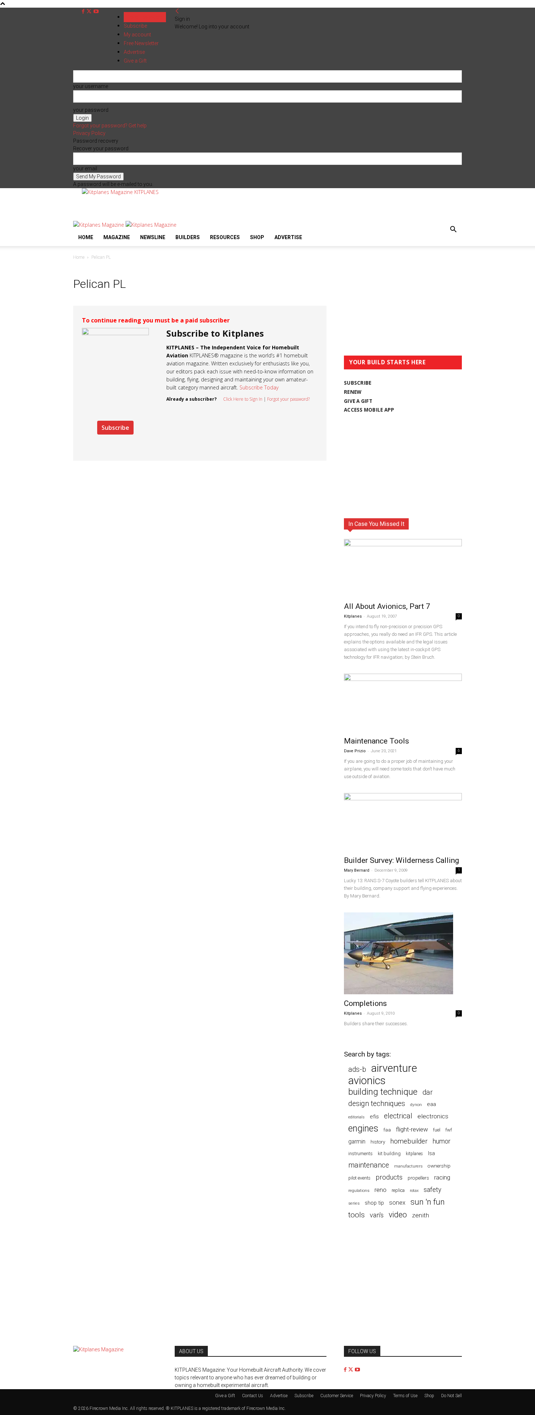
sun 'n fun (428, 1202)
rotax (414, 1190)
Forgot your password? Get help (110, 125)
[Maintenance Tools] (403, 703)
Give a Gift (225, 1395)
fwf (448, 1130)
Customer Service (336, 1395)
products (389, 1177)
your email (85, 168)
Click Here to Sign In (242, 399)
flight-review (412, 1129)
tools (356, 1215)
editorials (356, 1117)
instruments (360, 1153)
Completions (365, 1003)
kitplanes (414, 1153)
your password (90, 110)
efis (374, 1116)
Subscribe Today (258, 387)
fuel (436, 1130)
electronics (432, 1116)
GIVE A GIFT (358, 401)
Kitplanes (353, 616)
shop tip (374, 1203)
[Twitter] (90, 11)
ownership (439, 1166)
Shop (257, 237)
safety (432, 1189)
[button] (453, 230)
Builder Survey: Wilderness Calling (401, 860)
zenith (420, 1215)
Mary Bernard (356, 870)
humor (442, 1141)
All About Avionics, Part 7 (387, 606)
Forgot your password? (288, 399)
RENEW (352, 392)
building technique (382, 1092)
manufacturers (408, 1166)
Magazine (116, 237)
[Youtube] (96, 11)
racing (442, 1177)
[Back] (177, 11)
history (377, 1142)
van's (377, 1215)
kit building (389, 1153)
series (354, 1203)
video (398, 1214)
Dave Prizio (355, 751)
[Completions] (403, 953)
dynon (416, 1104)
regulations (358, 1190)
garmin (356, 1141)
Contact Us (252, 1395)
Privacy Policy (89, 133)
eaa (431, 1104)
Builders (187, 237)
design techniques (376, 1103)
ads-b (357, 1069)
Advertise (288, 237)
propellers (418, 1178)
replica (398, 1190)
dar (428, 1092)
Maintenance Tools (376, 741)
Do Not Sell (451, 1395)
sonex (397, 1202)
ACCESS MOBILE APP (369, 410)
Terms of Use (405, 1395)
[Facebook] (84, 11)
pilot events (359, 1178)
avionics (366, 1081)
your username (90, 86)
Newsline (152, 237)
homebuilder (409, 1141)
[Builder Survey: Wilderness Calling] (403, 822)
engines (363, 1128)
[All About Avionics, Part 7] (403, 568)
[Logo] (99, 224)
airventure (394, 1068)
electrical (398, 1116)
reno (380, 1189)
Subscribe (135, 26)
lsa (431, 1153)
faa (387, 1130)
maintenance (368, 1165)
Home (85, 237)
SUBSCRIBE (357, 383)
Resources (225, 237)
